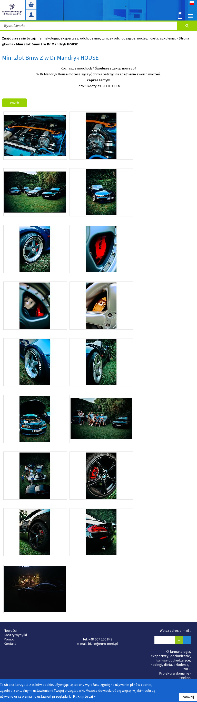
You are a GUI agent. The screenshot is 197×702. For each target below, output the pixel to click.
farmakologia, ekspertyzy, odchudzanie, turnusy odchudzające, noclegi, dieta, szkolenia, (107, 38)
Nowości (10, 630)
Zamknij (188, 697)
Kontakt (10, 643)
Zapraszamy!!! (98, 80)
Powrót (14, 103)
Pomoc (9, 639)
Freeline (184, 677)
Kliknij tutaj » (84, 696)
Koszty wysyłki (15, 635)
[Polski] (192, 4)
